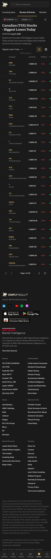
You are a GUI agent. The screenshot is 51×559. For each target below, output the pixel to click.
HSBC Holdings (8, 408)
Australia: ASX (7, 371)
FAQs (30, 465)
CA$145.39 (33, 221)
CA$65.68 (33, 255)
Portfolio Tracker (34, 405)
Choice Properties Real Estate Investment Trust (18, 265)
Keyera (11, 230)
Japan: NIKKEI (7, 386)
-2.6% (43, 107)
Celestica (12, 100)
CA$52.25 (32, 168)
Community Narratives (11, 461)
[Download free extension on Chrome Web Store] (16, 320)
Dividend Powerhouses (37, 367)
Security (31, 453)
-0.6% (43, 247)
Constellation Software (16, 126)
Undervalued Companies (37, 363)
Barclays (5, 435)
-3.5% (43, 116)
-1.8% (43, 73)
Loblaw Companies (15, 143)
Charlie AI (31, 483)
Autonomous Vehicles (36, 378)
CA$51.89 (32, 238)
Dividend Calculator (35, 416)
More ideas (32, 393)
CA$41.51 (32, 151)
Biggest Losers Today (11, 49)
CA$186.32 (33, 212)
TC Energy (12, 74)
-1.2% (43, 160)
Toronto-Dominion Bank (17, 196)
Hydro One (12, 91)
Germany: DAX (8, 393)
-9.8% (43, 151)
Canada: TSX (7, 378)
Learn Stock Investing (36, 472)
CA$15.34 (32, 264)
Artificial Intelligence (36, 382)
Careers (31, 450)
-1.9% (43, 255)
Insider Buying (33, 371)
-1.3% (43, 64)
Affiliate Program (34, 476)
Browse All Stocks (27, 12)
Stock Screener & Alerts (37, 408)
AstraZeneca (7, 405)
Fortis (11, 109)
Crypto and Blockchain (37, 386)
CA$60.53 (33, 142)
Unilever (5, 416)
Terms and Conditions (36, 491)
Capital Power (13, 257)
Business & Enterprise (36, 480)
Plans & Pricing (34, 420)
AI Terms (39, 550)
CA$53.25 (32, 90)
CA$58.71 (32, 229)
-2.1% (43, 238)
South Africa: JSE (9, 382)
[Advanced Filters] (45, 19)
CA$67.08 (33, 160)
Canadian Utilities (15, 135)
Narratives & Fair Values (37, 412)
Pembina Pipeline (15, 161)
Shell (4, 412)
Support (31, 468)
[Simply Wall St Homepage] (5, 4)
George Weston (14, 248)
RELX (4, 427)
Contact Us (32, 457)
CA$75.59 (33, 107)
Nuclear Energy (34, 374)
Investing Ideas (8, 12)
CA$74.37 (32, 203)
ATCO (11, 204)
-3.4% (43, 90)
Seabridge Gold (14, 152)
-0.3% (43, 81)
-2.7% (43, 168)
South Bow (12, 239)
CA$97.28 (33, 247)
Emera (11, 117)
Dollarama (12, 213)
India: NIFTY (7, 374)
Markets (43, 12)
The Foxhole (7, 453)
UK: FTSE (6, 367)
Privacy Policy (33, 487)
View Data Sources (9, 351)
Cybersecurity (33, 389)
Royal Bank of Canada (16, 82)
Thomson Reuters (14, 222)
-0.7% (43, 142)
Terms (4, 550)
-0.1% (43, 195)
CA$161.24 (33, 195)
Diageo (5, 420)
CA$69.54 (33, 64)
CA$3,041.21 (33, 125)
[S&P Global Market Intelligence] (13, 331)
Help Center (32, 461)
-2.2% (43, 99)
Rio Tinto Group (8, 423)
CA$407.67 (33, 99)
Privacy (11, 550)
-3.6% (43, 134)
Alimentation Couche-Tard (17, 178)
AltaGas (11, 170)
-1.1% (42, 125)
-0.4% (43, 221)
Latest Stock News (9, 446)
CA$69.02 (33, 116)
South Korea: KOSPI (10, 389)
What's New (7, 465)
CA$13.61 (32, 186)
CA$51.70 (32, 134)
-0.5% (43, 177)
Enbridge (12, 65)
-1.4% (43, 186)
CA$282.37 (33, 81)
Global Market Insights (11, 450)
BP (3, 431)
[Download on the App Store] (11, 313)
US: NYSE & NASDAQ (10, 363)
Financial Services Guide (25, 550)
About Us (31, 446)
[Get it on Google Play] (31, 313)
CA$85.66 (33, 177)
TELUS (11, 187)
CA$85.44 (33, 73)
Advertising (32, 423)
